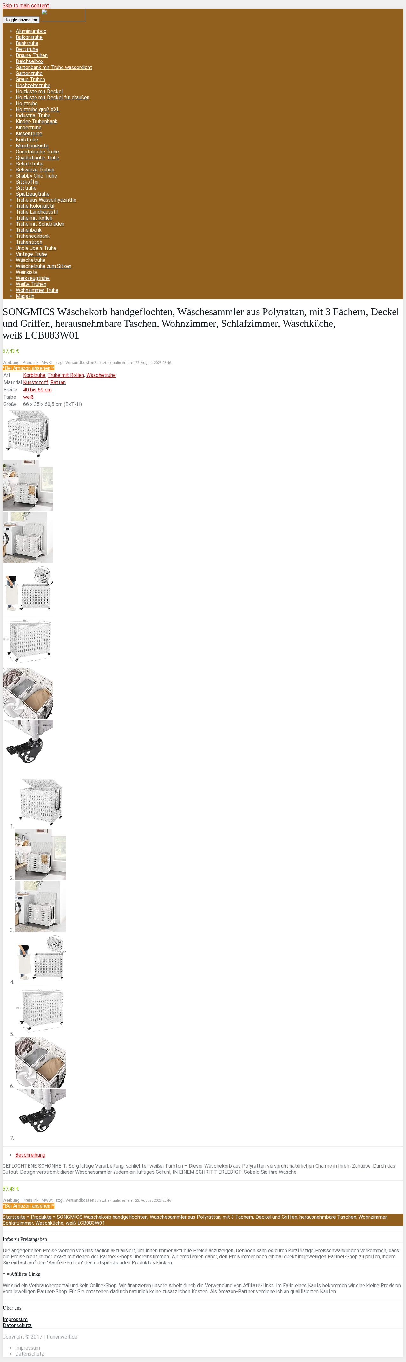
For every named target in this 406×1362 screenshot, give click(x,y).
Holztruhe (27, 103)
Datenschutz (17, 1325)
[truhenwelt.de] (63, 19)
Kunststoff (35, 382)
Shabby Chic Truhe (36, 176)
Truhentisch (29, 242)
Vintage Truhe (31, 254)
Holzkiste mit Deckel (39, 91)
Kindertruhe (29, 128)
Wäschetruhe (30, 260)
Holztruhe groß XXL (38, 110)
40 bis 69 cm (37, 390)
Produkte (41, 1217)
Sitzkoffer (27, 182)
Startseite (14, 1217)
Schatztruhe (29, 164)
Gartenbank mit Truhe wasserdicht (54, 67)
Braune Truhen (32, 55)
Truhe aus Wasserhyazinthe (46, 200)
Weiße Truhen (31, 284)
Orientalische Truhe (37, 152)
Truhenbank (29, 230)
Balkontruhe (29, 37)
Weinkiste (27, 272)
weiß (28, 397)
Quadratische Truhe (37, 158)
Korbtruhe (27, 140)
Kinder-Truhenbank (36, 122)
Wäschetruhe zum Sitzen (43, 266)
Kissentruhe (29, 134)
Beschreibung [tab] (30, 1155)
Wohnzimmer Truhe (37, 290)
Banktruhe (27, 43)
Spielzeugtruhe (32, 194)
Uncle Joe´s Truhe (36, 248)
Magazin (25, 296)
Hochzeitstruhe (33, 85)
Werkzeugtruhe (33, 278)
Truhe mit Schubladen (40, 224)
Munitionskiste (32, 146)
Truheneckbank (33, 236)
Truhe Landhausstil (37, 212)
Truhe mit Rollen (34, 218)
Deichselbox (29, 61)
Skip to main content (26, 6)
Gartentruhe (29, 73)
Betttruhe (27, 49)
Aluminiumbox (31, 31)
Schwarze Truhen (35, 170)
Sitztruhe (26, 188)
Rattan (58, 382)
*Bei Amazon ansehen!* (28, 368)
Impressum (15, 1319)
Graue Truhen (30, 79)
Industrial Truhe (33, 116)
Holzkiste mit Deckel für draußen (52, 97)
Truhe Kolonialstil (35, 206)
